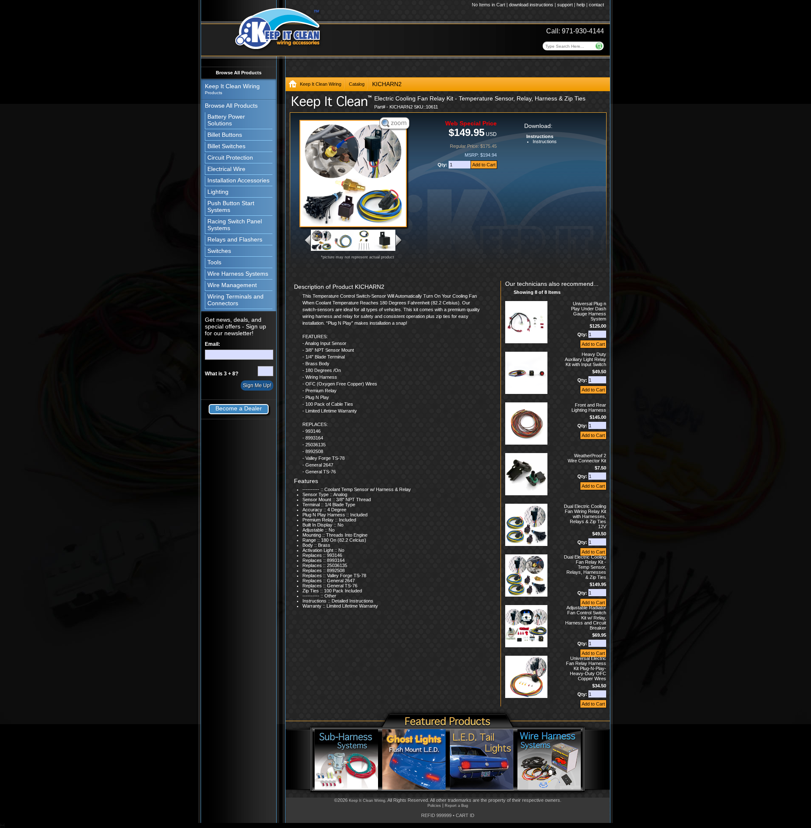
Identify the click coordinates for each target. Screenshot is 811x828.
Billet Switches (226, 146)
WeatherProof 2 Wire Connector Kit (587, 458)
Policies (434, 806)
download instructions (531, 4)
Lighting (218, 191)
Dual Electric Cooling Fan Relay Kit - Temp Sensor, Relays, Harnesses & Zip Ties (585, 567)
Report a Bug (456, 806)
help (581, 4)
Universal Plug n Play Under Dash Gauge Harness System (588, 311)
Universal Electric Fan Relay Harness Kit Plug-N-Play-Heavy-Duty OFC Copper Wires (586, 668)
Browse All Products (238, 72)
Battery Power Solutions (226, 120)
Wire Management (232, 285)
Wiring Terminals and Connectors (235, 300)
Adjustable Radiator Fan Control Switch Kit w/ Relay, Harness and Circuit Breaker (585, 617)
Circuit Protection (230, 157)
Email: (212, 344)
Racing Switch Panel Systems (234, 224)
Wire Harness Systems (237, 273)
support (565, 4)
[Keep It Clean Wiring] (293, 85)
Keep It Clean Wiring (320, 84)
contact (596, 4)
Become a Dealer (238, 408)
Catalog (357, 84)
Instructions (545, 141)
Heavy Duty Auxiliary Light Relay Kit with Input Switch (585, 359)
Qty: (443, 164)
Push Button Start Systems (230, 206)
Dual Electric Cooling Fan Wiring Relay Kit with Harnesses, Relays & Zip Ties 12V (585, 516)
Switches (219, 250)
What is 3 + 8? (221, 374)
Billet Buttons (224, 134)
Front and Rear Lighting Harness (589, 407)
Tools (214, 262)
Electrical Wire (226, 169)
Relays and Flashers (234, 239)
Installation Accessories (238, 180)
